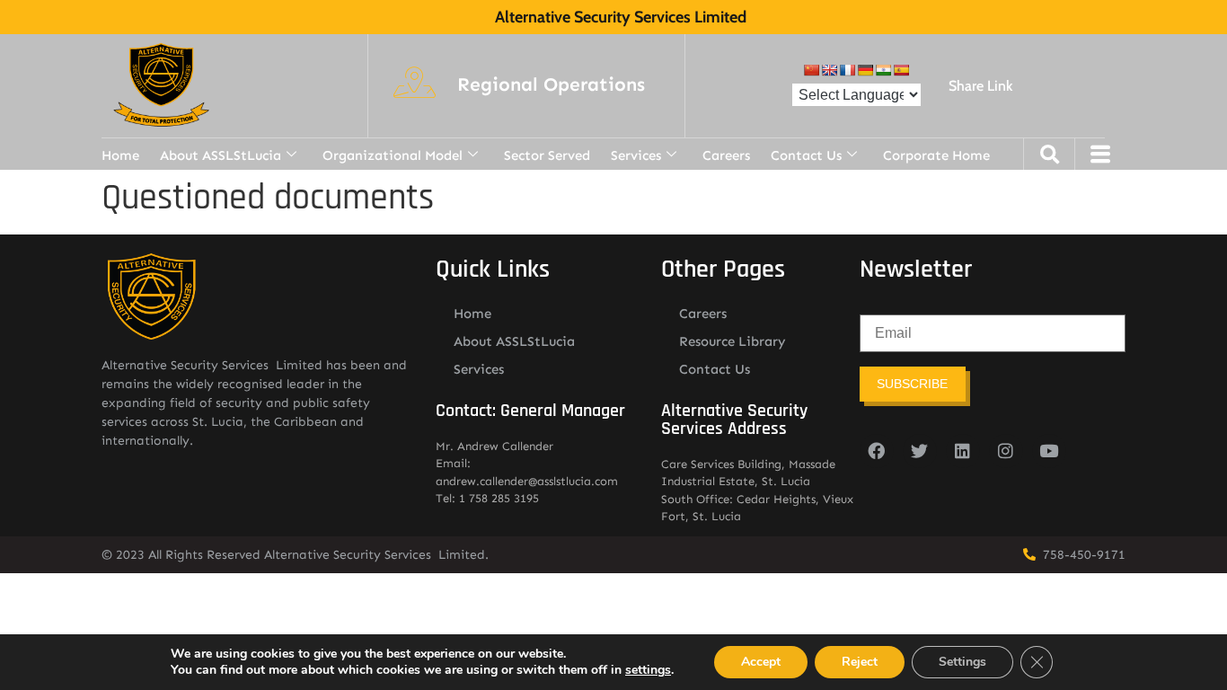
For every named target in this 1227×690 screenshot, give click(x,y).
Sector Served (547, 155)
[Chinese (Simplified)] (811, 70)
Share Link (980, 85)
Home (120, 155)
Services (636, 155)
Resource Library (732, 341)
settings (648, 670)
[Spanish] (901, 70)
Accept (761, 661)
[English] (829, 70)
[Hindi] (883, 70)
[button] (551, 85)
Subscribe (912, 383)
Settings (962, 661)
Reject (860, 661)
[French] (847, 70)
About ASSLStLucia (220, 155)
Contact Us (806, 155)
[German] (865, 70)
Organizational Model (392, 155)
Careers (726, 155)
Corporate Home (936, 155)
